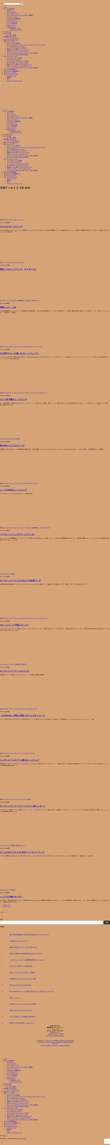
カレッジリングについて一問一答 (16, 48)
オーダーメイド (7, 31)
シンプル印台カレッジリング (13, 490)
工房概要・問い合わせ (9, 36)
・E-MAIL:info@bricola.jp (55, 1035)
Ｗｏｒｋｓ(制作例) (8, 8)
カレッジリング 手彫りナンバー (14, 625)
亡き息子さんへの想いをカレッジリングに (19, 353)
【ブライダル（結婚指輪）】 (11, 71)
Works (1, 219)
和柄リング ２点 (8, 307)
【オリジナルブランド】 (10, 74)
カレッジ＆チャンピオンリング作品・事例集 (20, 15)
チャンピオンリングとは (14, 59)
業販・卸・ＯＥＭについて (11, 40)
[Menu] (0, 1056)
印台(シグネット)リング (31, 483)
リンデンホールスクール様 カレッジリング (19, 760)
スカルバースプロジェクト (14, 81)
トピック (39, 346)
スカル (12, 439)
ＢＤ (8, 79)
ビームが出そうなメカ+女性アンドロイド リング (22, 852)
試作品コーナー (11, 26)
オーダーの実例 (11, 35)
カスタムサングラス (16, 30)
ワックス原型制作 (12, 23)
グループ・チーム (12, 17)
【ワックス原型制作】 (9, 69)
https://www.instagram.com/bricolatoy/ (60, 1042)
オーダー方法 (7, 33)
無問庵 (9, 77)
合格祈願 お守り (15, 28)
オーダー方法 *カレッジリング (15, 46)
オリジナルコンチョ (12, 22)
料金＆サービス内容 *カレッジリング (18, 49)
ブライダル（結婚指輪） (14, 18)
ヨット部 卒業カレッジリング (13, 399)
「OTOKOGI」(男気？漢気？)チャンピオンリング (22, 715)
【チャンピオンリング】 (10, 56)
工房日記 (27, 300)
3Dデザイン (10, 10)
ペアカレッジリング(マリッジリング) (17, 534)
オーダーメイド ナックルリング (14, 671)
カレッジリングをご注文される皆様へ (18, 54)
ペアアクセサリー (12, 20)
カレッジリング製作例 (13, 43)
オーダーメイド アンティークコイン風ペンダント (23, 806)
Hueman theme (22, 1138)
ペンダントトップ (20, 799)
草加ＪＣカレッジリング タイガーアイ (18, 269)
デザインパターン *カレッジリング (17, 51)
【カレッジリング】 (9, 41)
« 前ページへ (7, 905)
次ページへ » (7, 906)
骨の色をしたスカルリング (12, 445)
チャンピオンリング (12, 13)
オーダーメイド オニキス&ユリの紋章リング (20, 580)
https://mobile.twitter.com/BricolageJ (55, 1045)
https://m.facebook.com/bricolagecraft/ (59, 1040)
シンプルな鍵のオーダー (11, 897)
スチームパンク (11, 25)
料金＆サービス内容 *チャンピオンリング (19, 64)
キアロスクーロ (11, 76)
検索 (1, 920)
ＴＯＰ (5, 7)
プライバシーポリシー (13, 38)
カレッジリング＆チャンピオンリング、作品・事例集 (22, 53)
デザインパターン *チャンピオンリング (19, 66)
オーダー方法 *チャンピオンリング (17, 63)
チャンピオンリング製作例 (14, 58)
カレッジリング (11, 12)
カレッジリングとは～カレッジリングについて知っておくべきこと (26, 45)
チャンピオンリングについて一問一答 (18, 61)
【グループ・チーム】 (9, 72)
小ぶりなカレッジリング (11, 226)
